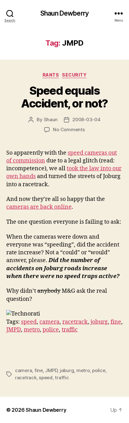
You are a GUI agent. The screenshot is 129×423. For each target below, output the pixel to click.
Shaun (51, 119)
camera (49, 322)
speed (29, 322)
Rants (51, 74)
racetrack (75, 322)
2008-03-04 (86, 119)
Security (74, 74)
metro (32, 329)
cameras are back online (39, 207)
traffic (70, 329)
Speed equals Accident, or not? (64, 97)
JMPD (13, 329)
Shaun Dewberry (64, 13)
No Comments (69, 129)
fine (116, 322)
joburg (99, 322)
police (51, 329)
